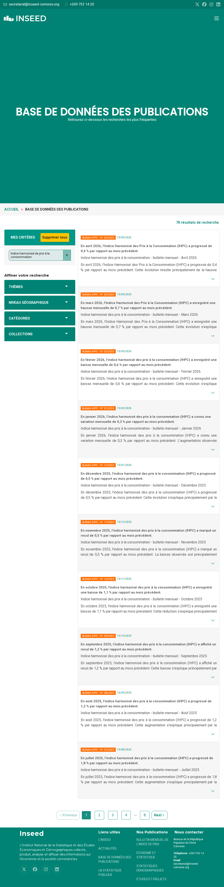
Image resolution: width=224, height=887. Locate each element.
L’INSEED (104, 839)
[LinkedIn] (218, 4)
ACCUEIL (11, 209)
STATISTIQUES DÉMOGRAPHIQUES (150, 868)
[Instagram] (211, 4)
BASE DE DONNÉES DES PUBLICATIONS (114, 859)
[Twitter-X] (197, 4)
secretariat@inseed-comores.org (34, 4)
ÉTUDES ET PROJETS (151, 879)
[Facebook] (204, 4)
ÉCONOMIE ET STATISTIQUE (146, 855)
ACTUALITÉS (107, 848)
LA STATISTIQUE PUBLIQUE (110, 872)
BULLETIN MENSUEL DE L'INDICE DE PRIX (152, 842)
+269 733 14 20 (82, 4)
